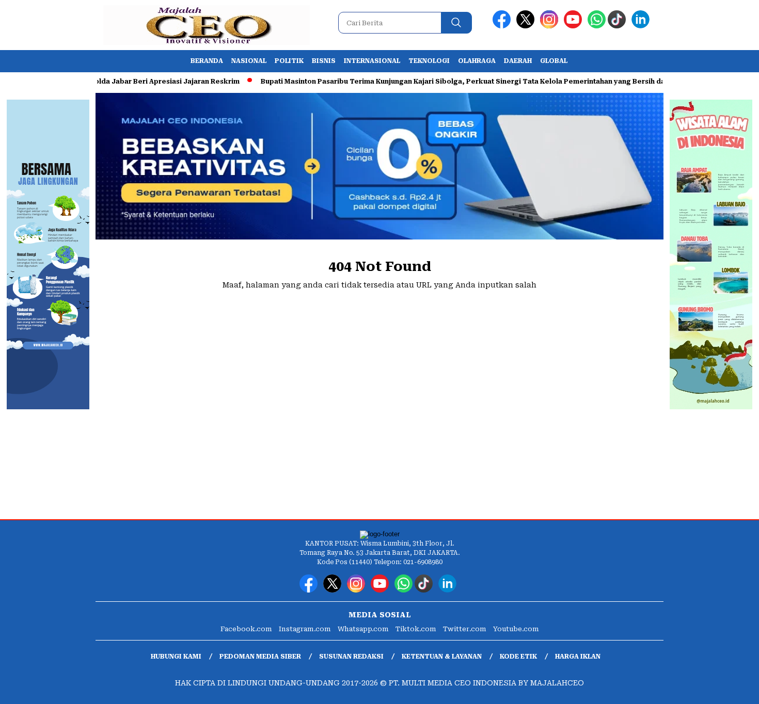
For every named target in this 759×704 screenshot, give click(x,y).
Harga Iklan (577, 656)
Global (553, 61)
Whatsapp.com (363, 629)
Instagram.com (305, 629)
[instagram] (551, 26)
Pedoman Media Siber (260, 656)
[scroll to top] (727, 688)
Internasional (372, 61)
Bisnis (324, 61)
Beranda (207, 61)
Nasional (248, 61)
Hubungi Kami (176, 656)
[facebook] (503, 26)
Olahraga (477, 61)
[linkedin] (642, 26)
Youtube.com (516, 629)
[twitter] (527, 26)
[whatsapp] (597, 26)
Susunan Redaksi (351, 656)
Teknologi (429, 61)
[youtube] (575, 26)
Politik (289, 61)
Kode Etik (518, 656)
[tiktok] (618, 26)
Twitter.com (464, 629)
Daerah (518, 61)
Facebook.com (246, 629)
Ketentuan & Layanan (442, 656)
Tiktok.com (416, 629)
